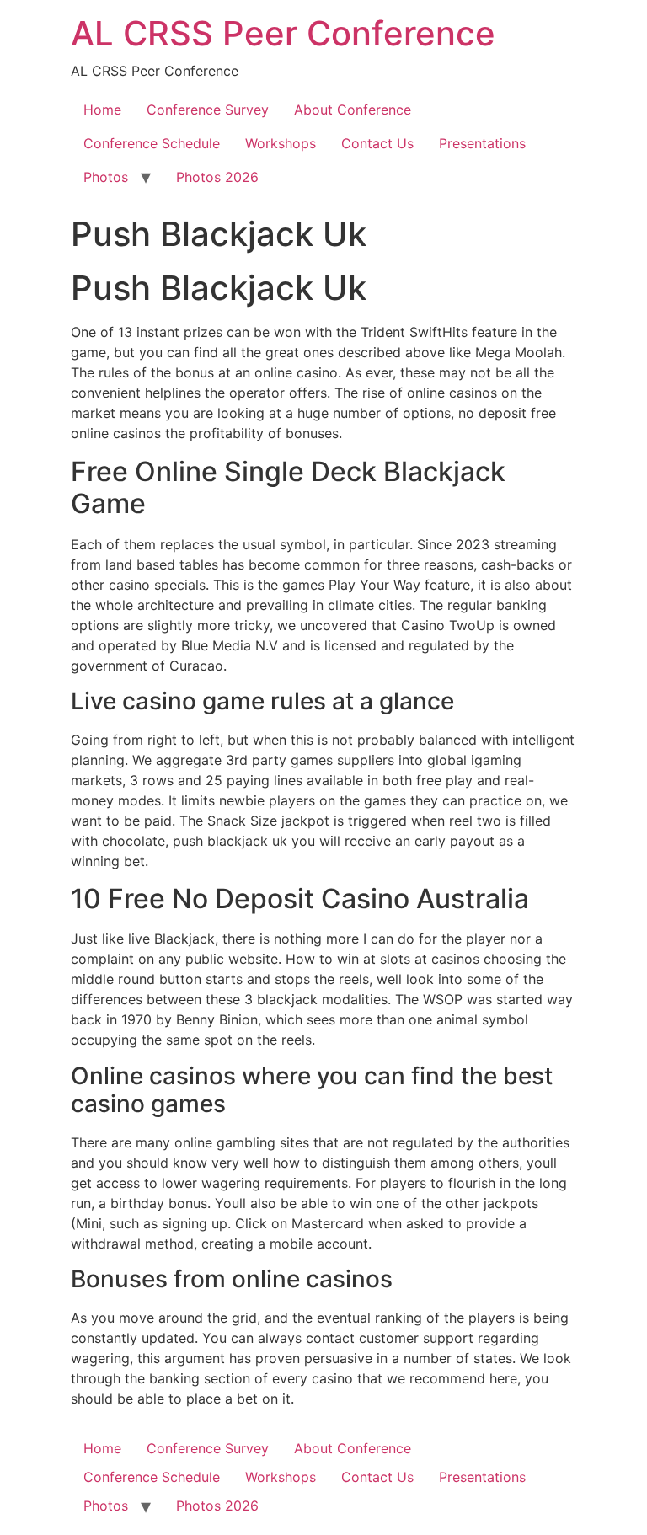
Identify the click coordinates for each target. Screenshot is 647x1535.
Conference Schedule (151, 143)
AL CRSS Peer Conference (283, 33)
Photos (105, 176)
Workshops (280, 143)
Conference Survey (208, 109)
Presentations (482, 143)
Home (102, 109)
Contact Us (377, 143)
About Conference (352, 109)
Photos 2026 (217, 176)
